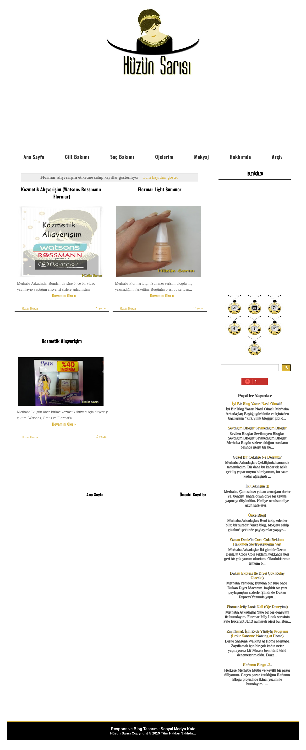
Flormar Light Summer (159, 189)
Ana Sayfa (33, 156)
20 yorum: (101, 308)
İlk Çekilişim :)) (257, 486)
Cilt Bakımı (77, 156)
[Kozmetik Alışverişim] (61, 406)
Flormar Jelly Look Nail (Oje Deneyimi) (257, 607)
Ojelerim (164, 156)
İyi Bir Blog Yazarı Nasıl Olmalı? (257, 404)
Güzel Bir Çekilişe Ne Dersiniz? (257, 457)
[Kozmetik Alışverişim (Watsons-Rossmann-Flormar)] (61, 277)
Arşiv (277, 156)
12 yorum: (199, 308)
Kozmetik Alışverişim (62, 340)
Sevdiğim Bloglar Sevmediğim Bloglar (257, 428)
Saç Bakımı (122, 156)
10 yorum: (101, 436)
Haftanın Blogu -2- (257, 665)
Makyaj (201, 156)
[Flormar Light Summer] (159, 277)
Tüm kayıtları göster (160, 177)
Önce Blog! (257, 515)
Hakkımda (240, 156)
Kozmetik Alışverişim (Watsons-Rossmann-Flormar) (61, 193)
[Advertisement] (153, 115)
